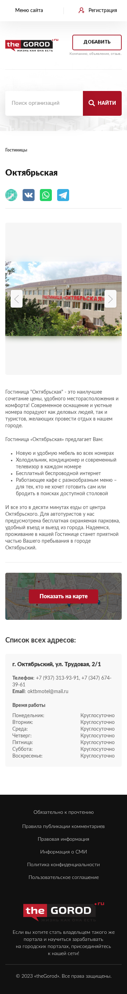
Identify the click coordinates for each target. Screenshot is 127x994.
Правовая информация (63, 839)
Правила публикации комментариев (63, 826)
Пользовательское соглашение (64, 877)
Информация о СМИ (63, 852)
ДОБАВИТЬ (97, 42)
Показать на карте (64, 596)
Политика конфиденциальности (63, 864)
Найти (106, 103)
